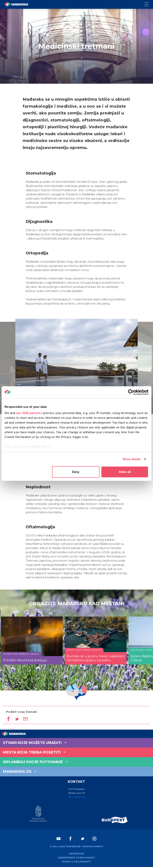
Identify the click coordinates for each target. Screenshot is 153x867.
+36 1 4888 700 (76, 797)
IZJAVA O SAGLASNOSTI (76, 861)
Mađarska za (17, 771)
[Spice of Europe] (115, 819)
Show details (132, 459)
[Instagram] (94, 839)
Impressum (76, 853)
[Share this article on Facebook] (8, 719)
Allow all (125, 472)
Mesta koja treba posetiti (32, 752)
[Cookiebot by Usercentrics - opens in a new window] (131, 392)
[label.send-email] (25, 719)
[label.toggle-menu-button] (148, 4)
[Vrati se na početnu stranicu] (16, 4)
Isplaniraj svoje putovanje (33, 762)
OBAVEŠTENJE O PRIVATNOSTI (76, 857)
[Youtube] (59, 839)
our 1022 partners (29, 413)
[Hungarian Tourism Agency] (38, 814)
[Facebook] (71, 839)
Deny (75, 472)
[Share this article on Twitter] (17, 719)
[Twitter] (82, 839)
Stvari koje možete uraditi (33, 743)
